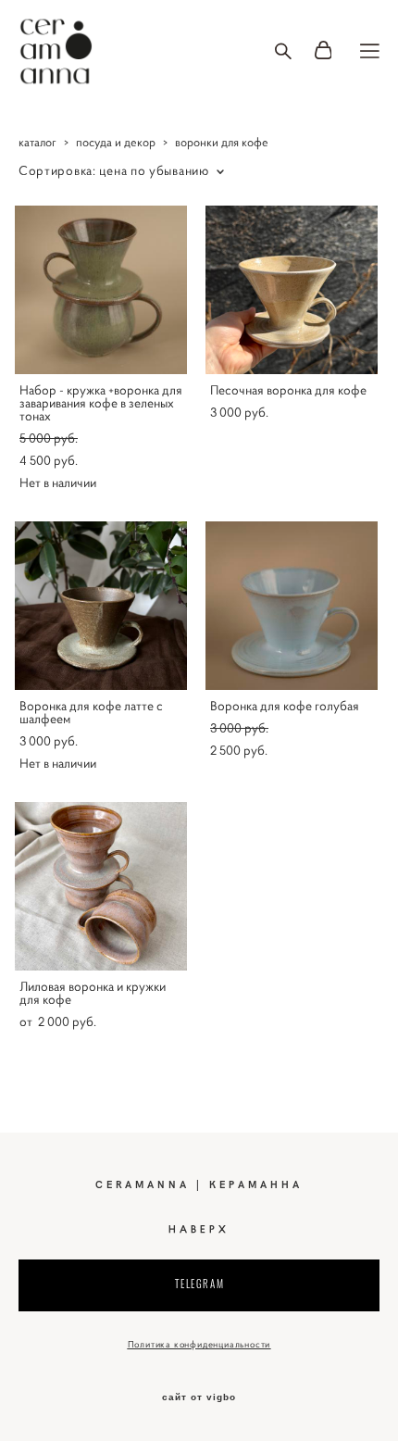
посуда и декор (115, 142)
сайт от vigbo (199, 1397)
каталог (37, 142)
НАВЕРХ (199, 1228)
